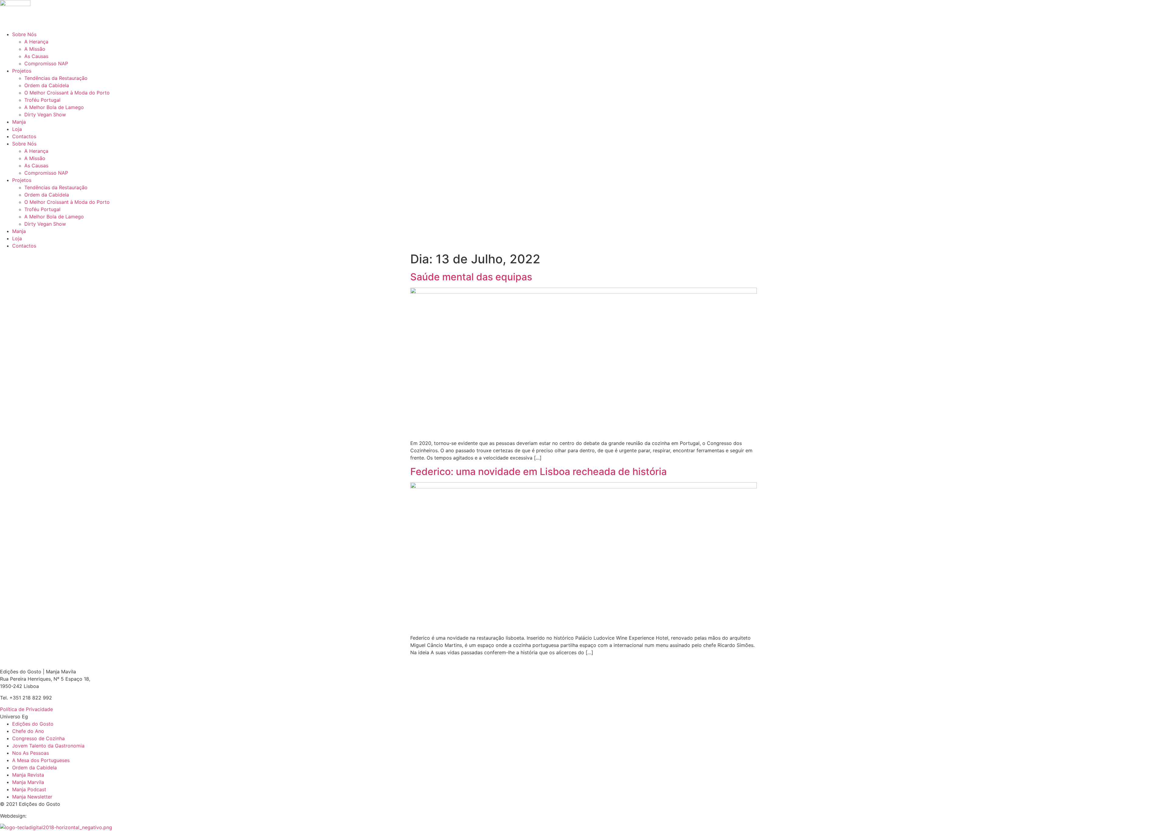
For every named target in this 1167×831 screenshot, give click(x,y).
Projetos (21, 71)
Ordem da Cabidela (46, 85)
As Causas (36, 56)
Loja (17, 129)
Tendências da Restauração (56, 78)
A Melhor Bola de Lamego (54, 107)
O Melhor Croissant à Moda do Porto (67, 93)
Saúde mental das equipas (471, 277)
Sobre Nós (24, 34)
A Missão (34, 49)
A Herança (36, 42)
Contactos (24, 136)
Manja (19, 122)
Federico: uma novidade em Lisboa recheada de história (538, 471)
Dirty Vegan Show (45, 114)
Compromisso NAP (46, 63)
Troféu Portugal (42, 100)
